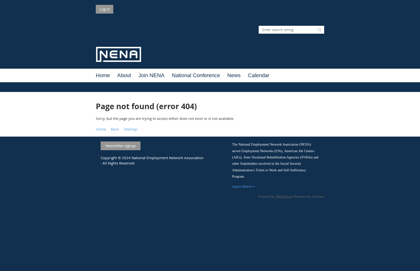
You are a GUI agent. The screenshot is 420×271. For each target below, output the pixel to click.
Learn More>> (243, 186)
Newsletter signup (120, 145)
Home (101, 129)
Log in (104, 9)
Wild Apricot (284, 196)
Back (115, 129)
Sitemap (130, 129)
